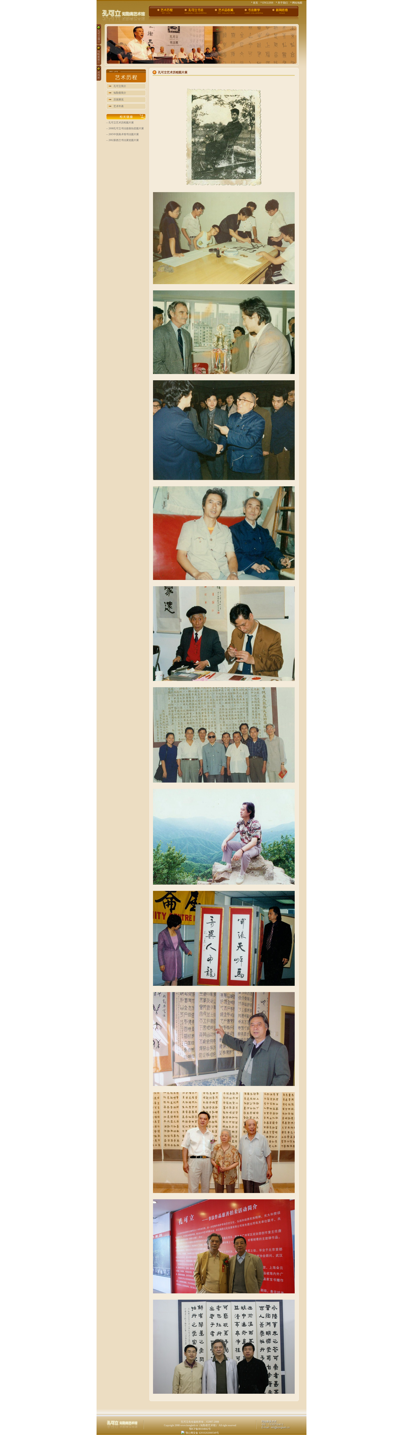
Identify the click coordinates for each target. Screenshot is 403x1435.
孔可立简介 (120, 86)
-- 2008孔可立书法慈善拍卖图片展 (125, 128)
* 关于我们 (282, 2)
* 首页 (254, 2)
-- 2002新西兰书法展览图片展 (122, 140)
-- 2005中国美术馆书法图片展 (122, 134)
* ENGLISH (266, 2)
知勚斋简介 (120, 92)
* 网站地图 (296, 2)
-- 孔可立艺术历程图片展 (120, 122)
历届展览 (119, 99)
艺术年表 (119, 106)
